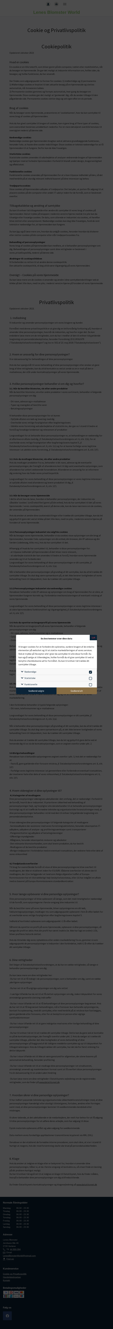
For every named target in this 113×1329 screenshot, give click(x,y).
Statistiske (29, 678)
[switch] (90, 672)
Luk (93, 637)
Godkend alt (77, 690)
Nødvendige (30, 671)
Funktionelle (30, 684)
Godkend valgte (36, 690)
